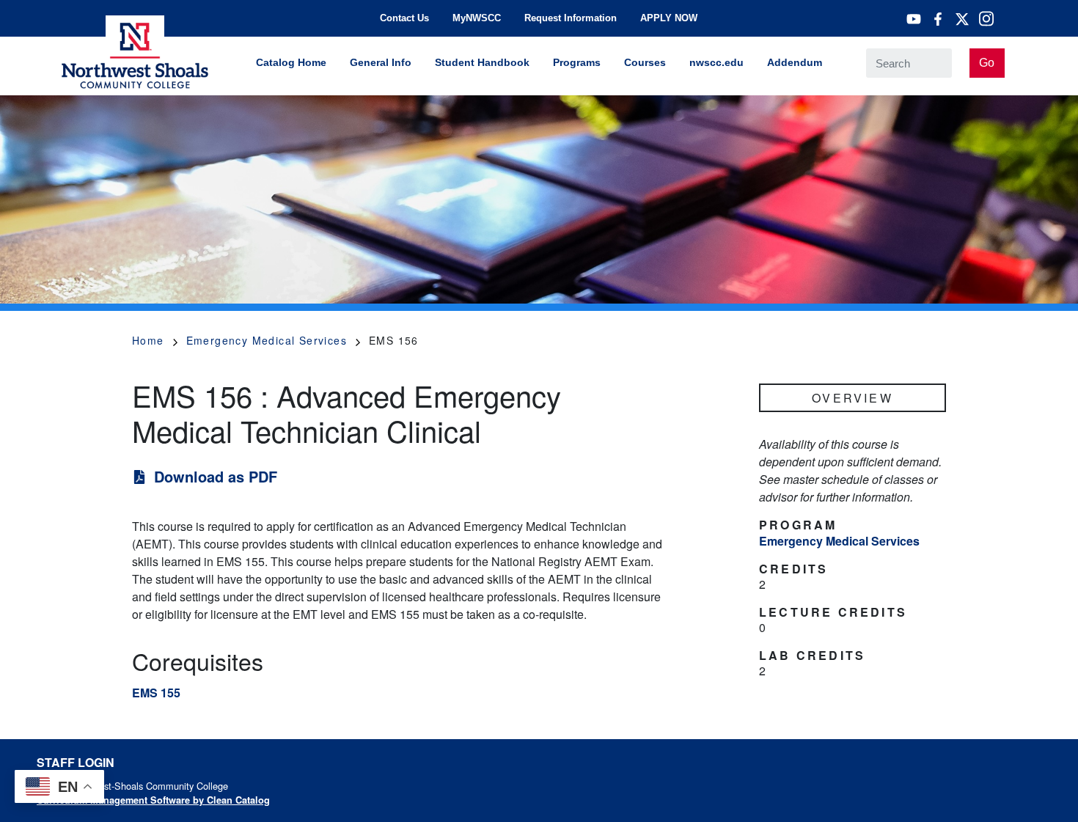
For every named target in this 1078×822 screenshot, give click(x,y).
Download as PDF (215, 476)
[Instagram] (986, 18)
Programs (577, 62)
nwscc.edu (716, 62)
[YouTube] (913, 19)
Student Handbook (482, 62)
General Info (380, 62)
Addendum (794, 62)
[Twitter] (962, 19)
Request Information (570, 17)
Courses (645, 62)
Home (148, 340)
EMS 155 (156, 692)
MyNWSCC (476, 17)
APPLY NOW (668, 17)
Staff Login (75, 762)
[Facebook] (938, 19)
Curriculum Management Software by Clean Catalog (153, 800)
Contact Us (404, 17)
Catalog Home (291, 62)
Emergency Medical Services (266, 340)
